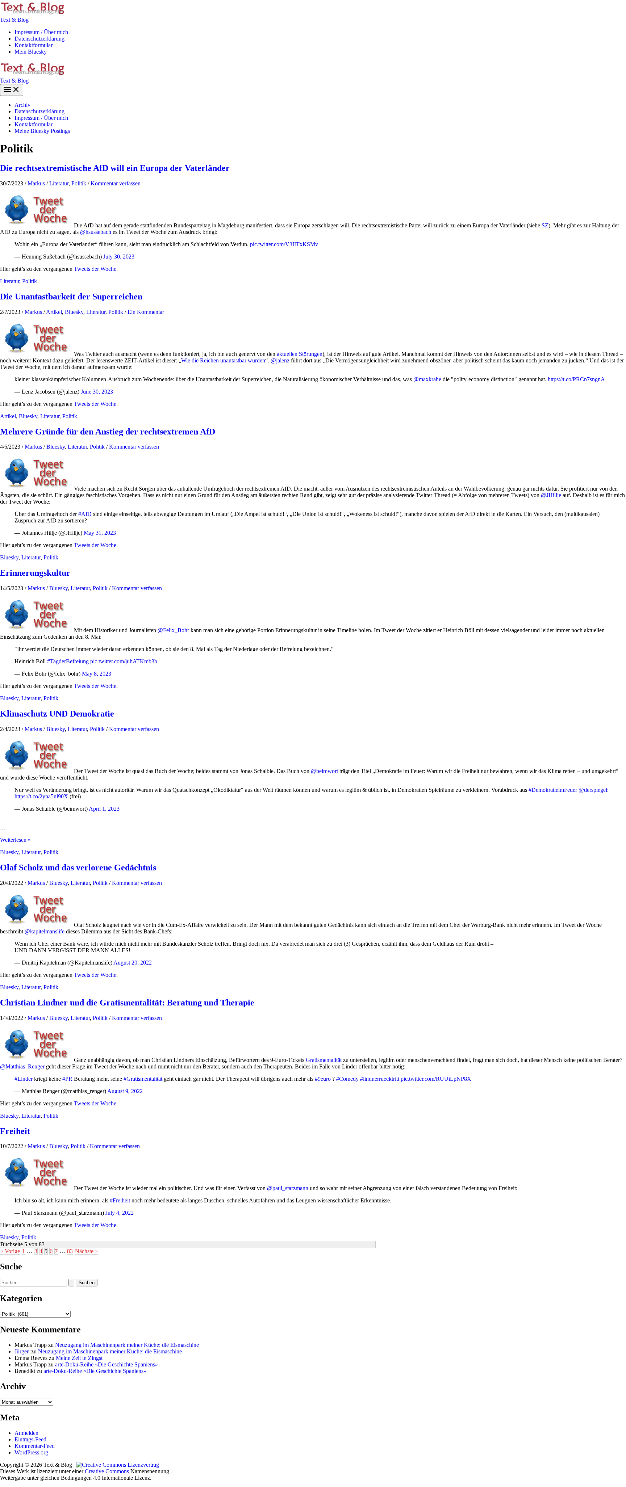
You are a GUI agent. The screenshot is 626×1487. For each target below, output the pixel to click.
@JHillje (551, 495)
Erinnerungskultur (35, 572)
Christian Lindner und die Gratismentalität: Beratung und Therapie (127, 1002)
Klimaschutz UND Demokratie (57, 713)
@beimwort (324, 771)
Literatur (58, 183)
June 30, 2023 (97, 391)
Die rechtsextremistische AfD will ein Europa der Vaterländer (115, 168)
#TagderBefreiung (68, 661)
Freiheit (15, 1131)
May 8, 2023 (96, 674)
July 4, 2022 (119, 1213)
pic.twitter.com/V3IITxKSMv (284, 244)
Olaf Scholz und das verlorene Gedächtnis (78, 867)
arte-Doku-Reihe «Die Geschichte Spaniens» (106, 1364)
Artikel (54, 312)
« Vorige (10, 1251)
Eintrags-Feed (30, 1439)
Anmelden (26, 1433)
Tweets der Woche (95, 269)
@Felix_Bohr (173, 630)
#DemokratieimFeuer (553, 790)
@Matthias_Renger (22, 1066)
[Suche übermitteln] (71, 1282)
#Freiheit (120, 1200)
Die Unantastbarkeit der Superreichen (71, 296)
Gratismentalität (324, 1060)
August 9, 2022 (125, 1091)
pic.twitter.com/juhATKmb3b (123, 661)
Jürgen (22, 1351)
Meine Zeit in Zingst (79, 1358)
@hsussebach (95, 232)
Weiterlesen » (15, 840)
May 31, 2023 (100, 533)
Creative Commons (107, 1471)
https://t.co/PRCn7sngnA (576, 379)
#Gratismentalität (143, 1079)
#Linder (23, 1079)
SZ (545, 225)
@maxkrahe (427, 379)
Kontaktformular (33, 45)
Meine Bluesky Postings (42, 131)
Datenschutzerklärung (39, 38)
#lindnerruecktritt (379, 1079)
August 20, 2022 (132, 962)
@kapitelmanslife (44, 931)
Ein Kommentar (146, 312)
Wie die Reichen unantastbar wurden (223, 360)
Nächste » (86, 1251)
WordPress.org (31, 1452)
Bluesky (74, 312)
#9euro (323, 1079)
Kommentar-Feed (34, 1446)
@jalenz (280, 360)
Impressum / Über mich (41, 32)
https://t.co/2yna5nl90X (41, 796)
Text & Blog (14, 20)
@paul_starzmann (287, 1188)
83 (70, 1251)
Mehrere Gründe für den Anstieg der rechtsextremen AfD (107, 431)
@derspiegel (593, 790)
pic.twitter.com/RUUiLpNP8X (436, 1079)
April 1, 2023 (104, 809)
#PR (67, 1079)
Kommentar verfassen (116, 183)
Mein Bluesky (30, 52)
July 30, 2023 (118, 256)
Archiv (22, 105)
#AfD (85, 514)
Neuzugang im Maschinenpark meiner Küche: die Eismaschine (127, 1345)
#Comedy (347, 1079)
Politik (78, 183)
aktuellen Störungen (299, 354)
